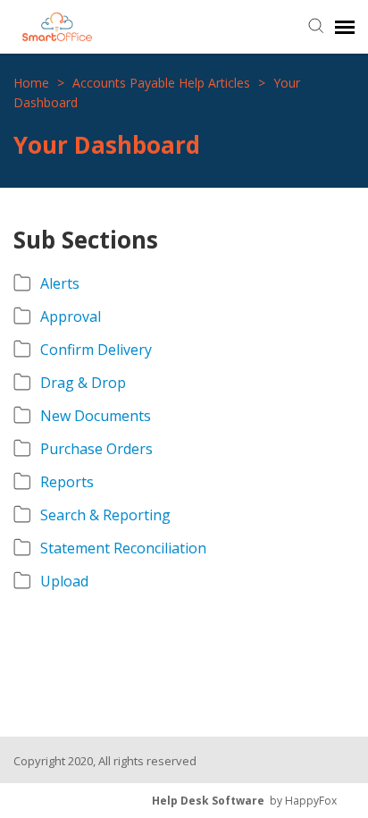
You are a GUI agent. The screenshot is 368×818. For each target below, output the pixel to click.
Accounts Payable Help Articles (163, 82)
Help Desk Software (208, 800)
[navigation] (345, 27)
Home (33, 82)
